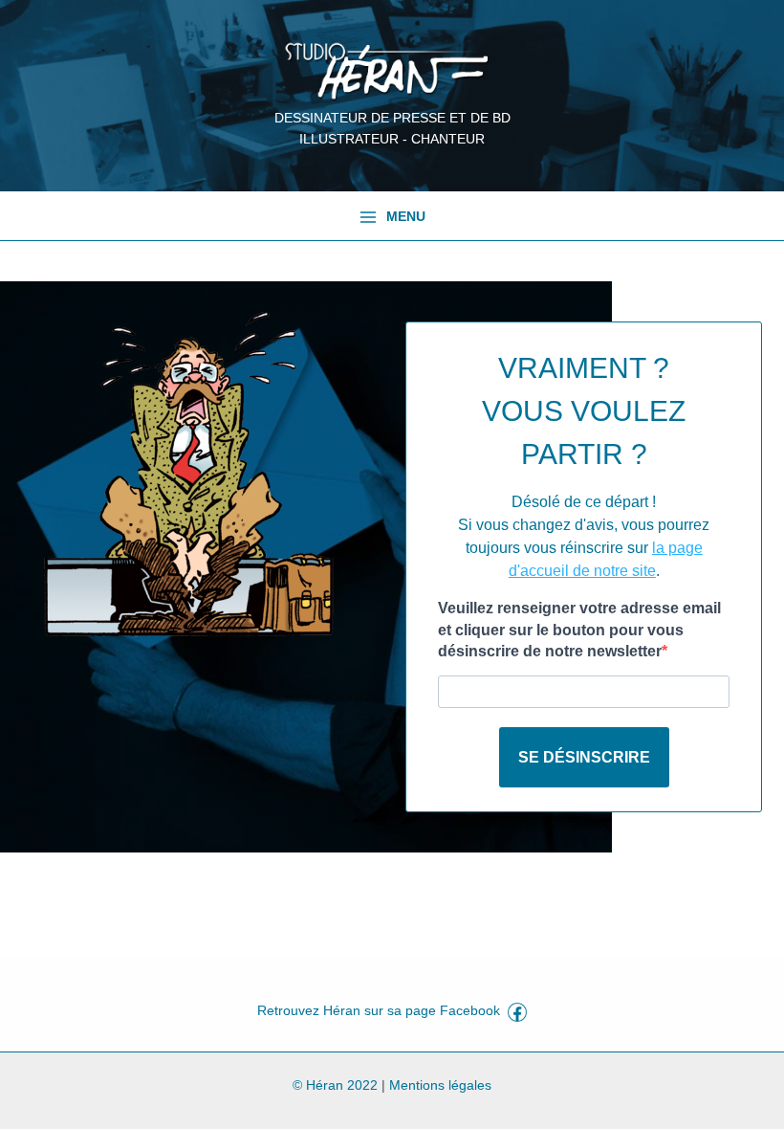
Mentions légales (440, 1085)
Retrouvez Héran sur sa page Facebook (382, 1011)
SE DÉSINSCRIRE (584, 757)
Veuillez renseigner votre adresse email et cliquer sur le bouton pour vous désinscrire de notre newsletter (579, 629)
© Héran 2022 (335, 1085)
